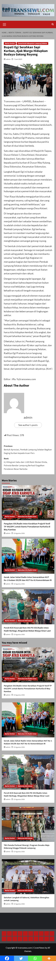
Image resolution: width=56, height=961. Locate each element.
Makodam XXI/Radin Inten (27, 516)
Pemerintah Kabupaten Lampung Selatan (32, 43)
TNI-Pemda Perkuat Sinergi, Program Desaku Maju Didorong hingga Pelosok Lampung (26, 847)
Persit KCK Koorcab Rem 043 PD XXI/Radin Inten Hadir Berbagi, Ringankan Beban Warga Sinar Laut (27, 629)
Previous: (28, 450)
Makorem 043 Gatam (25, 621)
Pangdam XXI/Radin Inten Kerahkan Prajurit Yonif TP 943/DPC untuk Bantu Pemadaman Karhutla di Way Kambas (27, 526)
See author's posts (28, 424)
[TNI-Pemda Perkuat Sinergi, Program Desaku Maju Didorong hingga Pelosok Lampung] (28, 824)
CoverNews (38, 947)
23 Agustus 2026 (19, 533)
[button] (4, 24)
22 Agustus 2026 (19, 584)
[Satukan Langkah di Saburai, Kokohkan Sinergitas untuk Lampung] (28, 876)
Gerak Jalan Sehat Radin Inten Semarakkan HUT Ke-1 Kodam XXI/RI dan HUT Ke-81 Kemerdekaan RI (28, 579)
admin (8, 59)
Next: (25, 464)
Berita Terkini (10, 43)
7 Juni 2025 (18, 59)
